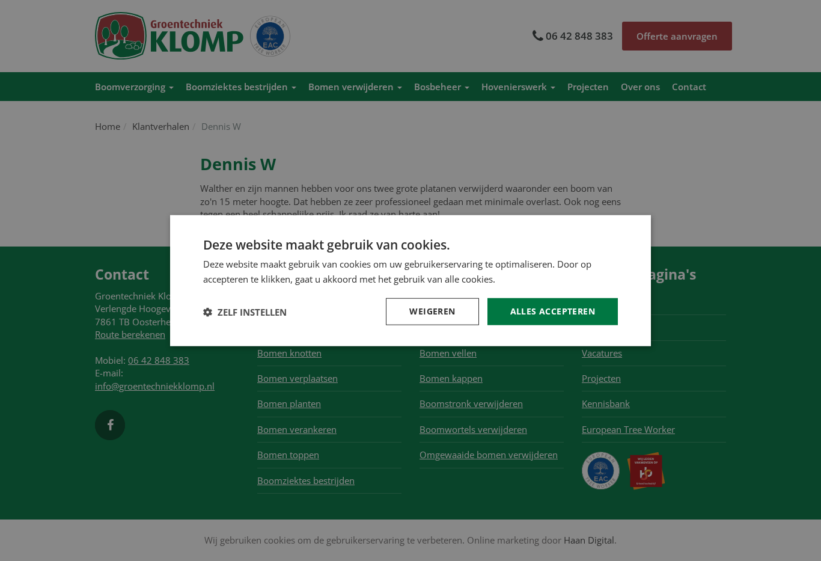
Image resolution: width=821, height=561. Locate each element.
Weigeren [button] (432, 311)
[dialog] (410, 280)
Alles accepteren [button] (552, 311)
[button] (245, 311)
